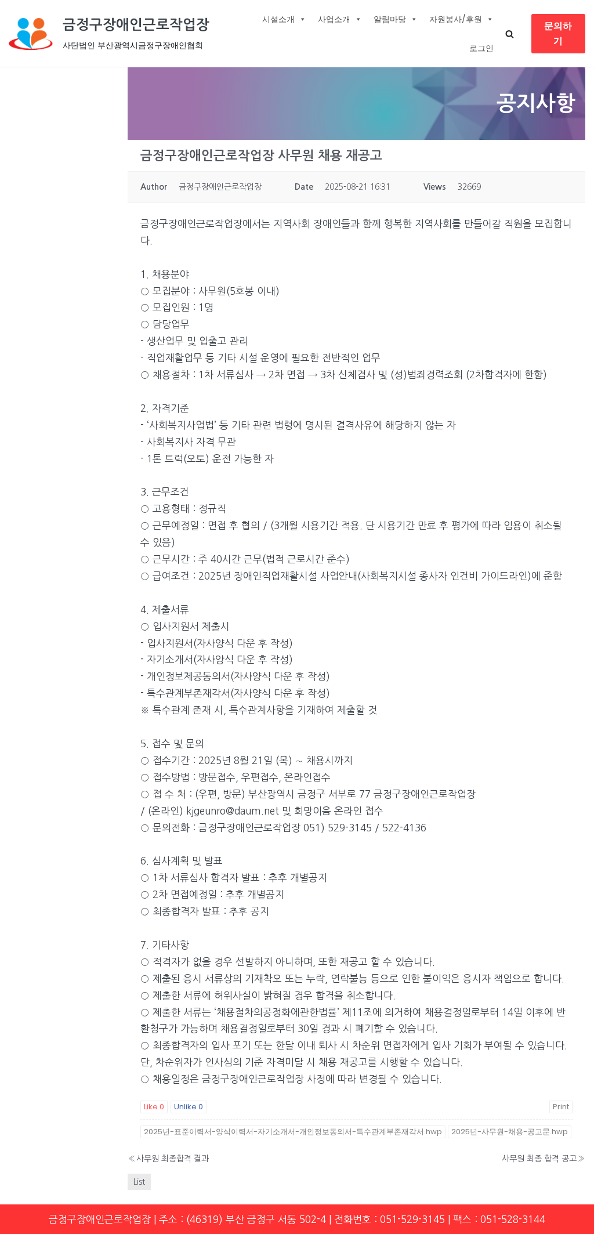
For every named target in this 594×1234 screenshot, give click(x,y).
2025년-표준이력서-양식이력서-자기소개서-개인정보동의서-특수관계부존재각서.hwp (293, 1131)
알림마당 (390, 19)
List (139, 1182)
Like (154, 1106)
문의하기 (558, 33)
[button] (509, 34)
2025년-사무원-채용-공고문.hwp (509, 1131)
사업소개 (334, 19)
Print (561, 1106)
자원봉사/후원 (455, 19)
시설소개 (278, 19)
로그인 (481, 48)
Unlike (188, 1106)
